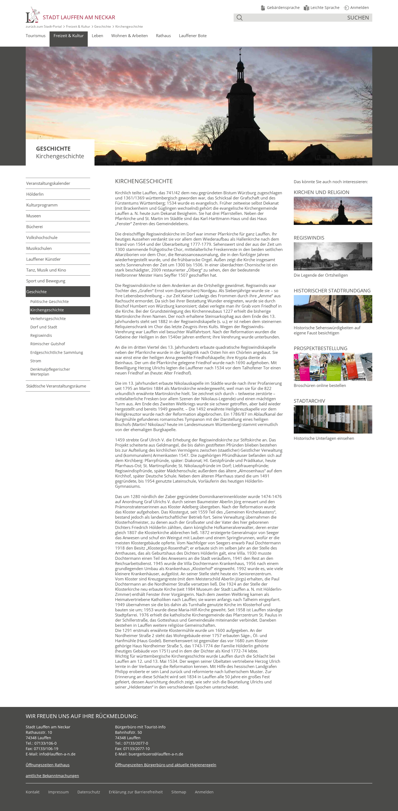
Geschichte (102, 26)
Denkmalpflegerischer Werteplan (50, 371)
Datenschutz (88, 791)
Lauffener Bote (193, 35)
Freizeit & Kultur (78, 26)
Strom (35, 360)
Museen (33, 215)
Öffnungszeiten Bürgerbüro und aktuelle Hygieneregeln (165, 764)
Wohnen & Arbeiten (129, 35)
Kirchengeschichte (47, 310)
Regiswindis (41, 335)
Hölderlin (35, 194)
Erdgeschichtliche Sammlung (56, 352)
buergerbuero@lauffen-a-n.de (156, 754)
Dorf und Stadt (43, 327)
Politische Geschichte (49, 301)
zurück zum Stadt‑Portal (44, 26)
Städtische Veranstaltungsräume (56, 386)
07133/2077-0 (136, 743)
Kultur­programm (42, 205)
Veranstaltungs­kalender (48, 183)
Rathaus (163, 35)
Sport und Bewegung (45, 280)
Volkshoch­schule (41, 237)
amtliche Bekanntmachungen (52, 775)
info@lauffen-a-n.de (57, 754)
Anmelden (204, 791)
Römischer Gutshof (47, 343)
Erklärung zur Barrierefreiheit (136, 791)
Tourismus (35, 35)
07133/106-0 (45, 743)
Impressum (58, 791)
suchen (358, 17)
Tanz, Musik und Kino (46, 270)
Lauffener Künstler (43, 259)
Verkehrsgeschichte (48, 318)
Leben (97, 35)
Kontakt (33, 791)
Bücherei (34, 226)
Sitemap (178, 791)
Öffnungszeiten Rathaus (48, 764)
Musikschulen (39, 248)
